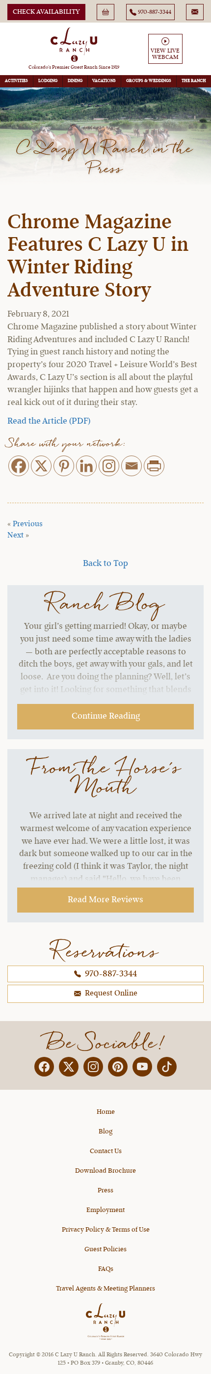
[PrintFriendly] (154, 466)
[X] (41, 466)
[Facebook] (18, 466)
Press (105, 1190)
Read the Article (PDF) (48, 421)
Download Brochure (105, 1170)
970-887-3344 (110, 974)
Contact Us (106, 1151)
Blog (105, 1131)
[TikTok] (167, 1067)
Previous (28, 524)
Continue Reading (106, 716)
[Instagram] (109, 466)
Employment (105, 1210)
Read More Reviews (105, 899)
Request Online (110, 993)
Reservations (105, 951)
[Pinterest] (63, 466)
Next (15, 535)
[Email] (131, 466)
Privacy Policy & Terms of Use (106, 1229)
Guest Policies (105, 1249)
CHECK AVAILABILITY (46, 11)
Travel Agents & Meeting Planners (105, 1288)
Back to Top (105, 563)
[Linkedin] (86, 466)
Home (106, 1111)
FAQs (105, 1269)
